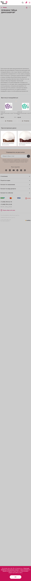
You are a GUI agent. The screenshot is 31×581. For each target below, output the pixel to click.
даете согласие (24, 569)
